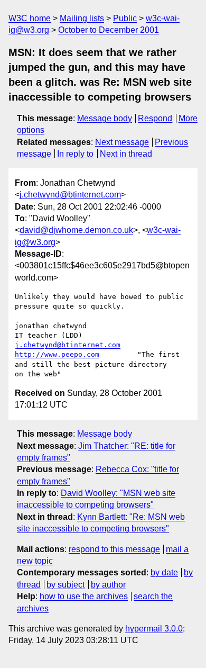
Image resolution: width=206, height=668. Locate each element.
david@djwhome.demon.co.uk (76, 229)
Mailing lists (82, 18)
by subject (65, 584)
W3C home (29, 18)
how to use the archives (84, 596)
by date (164, 572)
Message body (104, 118)
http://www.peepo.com (57, 354)
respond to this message (114, 549)
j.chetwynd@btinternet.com (70, 194)
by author (108, 584)
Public (125, 18)
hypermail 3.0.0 (154, 628)
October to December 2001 (108, 29)
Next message (122, 142)
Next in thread (126, 153)
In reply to (75, 153)
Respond (155, 118)
